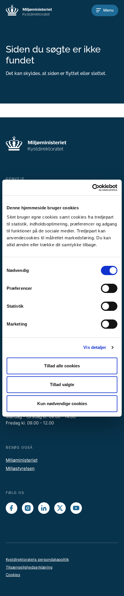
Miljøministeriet (21, 460)
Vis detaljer (94, 347)
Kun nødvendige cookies (62, 403)
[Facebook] (11, 508)
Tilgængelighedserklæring (29, 567)
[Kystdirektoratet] (29, 10)
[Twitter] (60, 508)
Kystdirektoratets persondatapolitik (37, 559)
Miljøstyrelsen (20, 468)
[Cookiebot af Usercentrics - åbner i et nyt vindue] (92, 187)
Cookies (13, 574)
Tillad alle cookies (62, 365)
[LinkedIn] (44, 508)
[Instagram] (27, 508)
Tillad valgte (62, 384)
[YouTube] (76, 508)
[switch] (109, 288)
